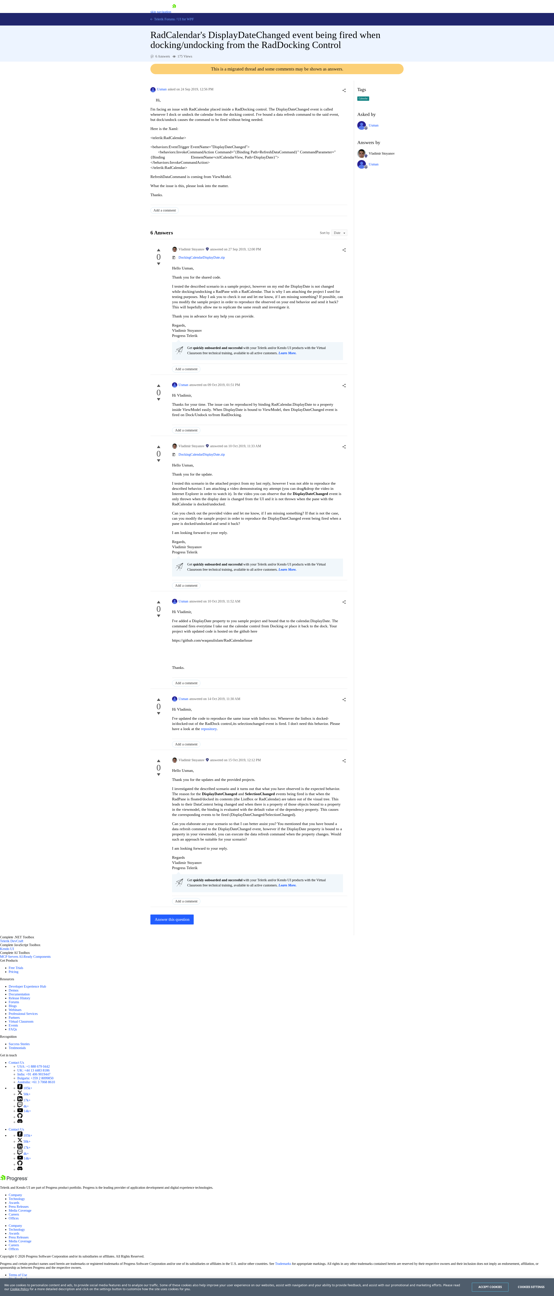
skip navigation (160, 12)
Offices (14, 1218)
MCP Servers (9, 956)
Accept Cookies (490, 1287)
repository (209, 729)
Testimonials (17, 1048)
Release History (19, 998)
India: (33, 1074)
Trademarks (283, 1264)
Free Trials (16, 968)
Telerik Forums (164, 19)
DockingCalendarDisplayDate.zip (202, 257)
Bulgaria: (35, 1078)
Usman (162, 89)
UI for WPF (185, 19)
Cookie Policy (19, 1289)
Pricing (13, 972)
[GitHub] (20, 1117)
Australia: (36, 1082)
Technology (17, 1199)
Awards (14, 1203)
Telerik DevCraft (11, 941)
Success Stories (19, 1044)
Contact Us (16, 1062)
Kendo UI (7, 949)
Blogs (13, 1006)
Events (13, 1025)
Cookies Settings (531, 1287)
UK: (33, 1070)
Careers (14, 1214)
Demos (13, 990)
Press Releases (19, 1206)
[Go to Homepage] (174, 12)
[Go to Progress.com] (14, 1180)
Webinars (15, 1010)
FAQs (13, 1029)
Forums (14, 1002)
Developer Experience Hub (27, 986)
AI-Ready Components (35, 956)
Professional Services (23, 1014)
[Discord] (20, 1122)
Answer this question (172, 919)
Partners (14, 1017)
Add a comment (164, 210)
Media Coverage (20, 1210)
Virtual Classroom (21, 1021)
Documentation (19, 994)
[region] (277, 1287)
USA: (33, 1066)
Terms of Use (18, 1275)
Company (15, 1195)
